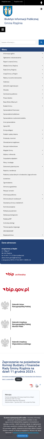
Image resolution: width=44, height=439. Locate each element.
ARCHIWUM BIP (8, 231)
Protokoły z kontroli (9, 138)
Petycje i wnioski (8, 191)
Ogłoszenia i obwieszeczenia (12, 58)
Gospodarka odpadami (10, 158)
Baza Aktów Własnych (10, 102)
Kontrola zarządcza (9, 207)
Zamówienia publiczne (10, 94)
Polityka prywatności (9, 211)
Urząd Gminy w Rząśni (10, 74)
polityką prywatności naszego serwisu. (26, 432)
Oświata (6, 90)
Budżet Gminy (7, 106)
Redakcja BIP (7, 219)
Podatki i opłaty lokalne (10, 134)
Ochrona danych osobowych (12, 199)
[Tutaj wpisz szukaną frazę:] (17, 42)
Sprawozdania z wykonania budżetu (14, 118)
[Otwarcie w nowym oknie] (37, 386)
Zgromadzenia (7, 183)
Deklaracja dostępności (10, 215)
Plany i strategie (8, 162)
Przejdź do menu (6, 1)
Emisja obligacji (8, 130)
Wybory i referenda (9, 154)
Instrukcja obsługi (8, 223)
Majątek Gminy (8, 150)
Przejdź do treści (18, 1)
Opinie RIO (6, 126)
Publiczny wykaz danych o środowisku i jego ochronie (19, 174)
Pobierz (19, 379)
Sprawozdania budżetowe (11, 114)
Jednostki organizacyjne (10, 86)
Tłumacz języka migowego (11, 227)
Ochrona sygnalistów (10, 187)
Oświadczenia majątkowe (11, 142)
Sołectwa (6, 82)
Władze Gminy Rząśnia (10, 66)
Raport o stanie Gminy (10, 62)
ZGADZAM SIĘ (22, 436)
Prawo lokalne (7, 98)
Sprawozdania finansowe (11, 110)
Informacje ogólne (9, 54)
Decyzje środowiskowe (10, 146)
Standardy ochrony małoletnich (13, 203)
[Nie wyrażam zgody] (41, 427)
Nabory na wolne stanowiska (12, 78)
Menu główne (2, 29)
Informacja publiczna (9, 195)
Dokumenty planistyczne (11, 166)
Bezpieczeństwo (8, 235)
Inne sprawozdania (9, 122)
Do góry (41, 2)
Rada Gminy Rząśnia (9, 70)
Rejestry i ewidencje (9, 170)
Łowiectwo (6, 179)
